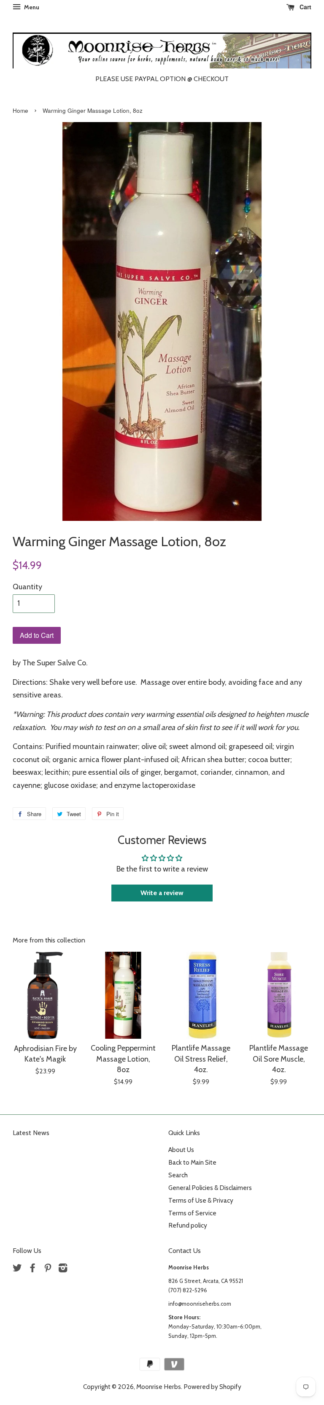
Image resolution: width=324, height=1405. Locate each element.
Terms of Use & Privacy (200, 1200)
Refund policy (187, 1225)
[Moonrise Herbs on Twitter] (17, 1269)
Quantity (27, 586)
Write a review (162, 893)
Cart (304, 7)
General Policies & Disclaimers (210, 1188)
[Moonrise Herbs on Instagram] (63, 1269)
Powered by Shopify (212, 1387)
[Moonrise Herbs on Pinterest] (47, 1269)
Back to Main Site (192, 1162)
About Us (181, 1150)
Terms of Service (192, 1213)
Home (20, 110)
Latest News (31, 1133)
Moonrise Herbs (158, 1387)
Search (178, 1175)
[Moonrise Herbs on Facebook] (32, 1269)
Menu (31, 7)
